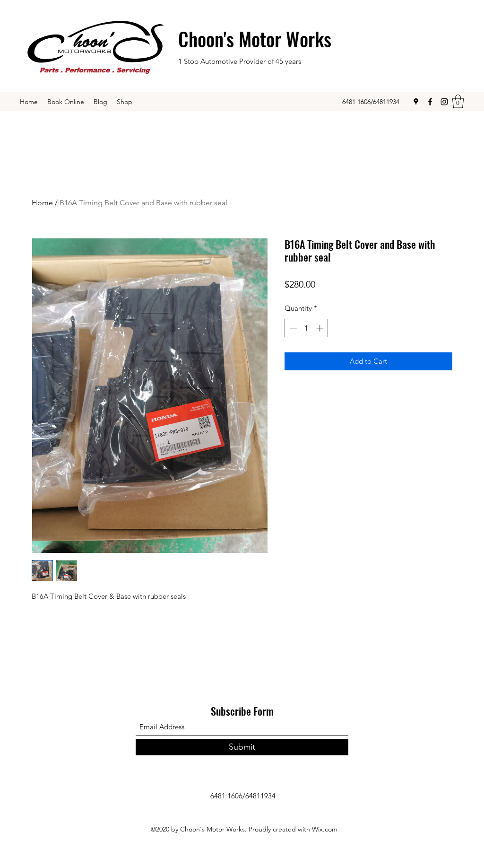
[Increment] (320, 328)
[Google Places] (416, 101)
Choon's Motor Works (254, 39)
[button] (458, 101)
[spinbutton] (306, 328)
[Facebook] (430, 101)
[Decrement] (292, 328)
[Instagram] (444, 101)
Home (42, 202)
